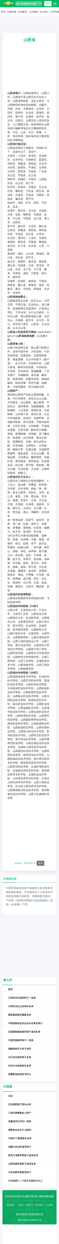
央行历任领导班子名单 (19, 1057)
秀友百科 (39, 1205)
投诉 (40, 863)
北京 (10, 1096)
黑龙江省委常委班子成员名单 (23, 1155)
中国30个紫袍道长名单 (19, 1138)
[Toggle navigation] (55, 3)
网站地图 (49, 1196)
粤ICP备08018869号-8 (29, 1220)
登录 (48, 3)
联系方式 (19, 1196)
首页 (3, 11)
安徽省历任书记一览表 (19, 1121)
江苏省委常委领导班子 (19, 1172)
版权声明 (29, 1196)
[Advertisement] (29, 69)
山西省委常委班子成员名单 (22, 1163)
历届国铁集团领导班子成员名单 (24, 1031)
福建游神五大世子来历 (19, 1048)
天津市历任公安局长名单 (20, 1006)
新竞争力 (29, 1205)
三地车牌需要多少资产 (19, 1113)
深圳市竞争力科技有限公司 (29, 1214)
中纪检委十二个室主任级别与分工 (25, 1180)
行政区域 (11, 11)
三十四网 (48, 1205)
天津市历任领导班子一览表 (22, 997)
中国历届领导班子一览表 (20, 1040)
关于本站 (9, 1196)
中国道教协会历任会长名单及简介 (25, 1023)
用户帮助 (39, 1196)
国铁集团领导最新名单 (19, 1014)
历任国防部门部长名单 (19, 1104)
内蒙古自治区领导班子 (19, 1146)
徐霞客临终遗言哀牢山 (19, 1074)
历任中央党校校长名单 (19, 1065)
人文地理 (33, 11)
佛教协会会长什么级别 (19, 1129)
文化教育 (22, 11)
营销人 (21, 1205)
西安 (10, 989)
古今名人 (44, 11)
